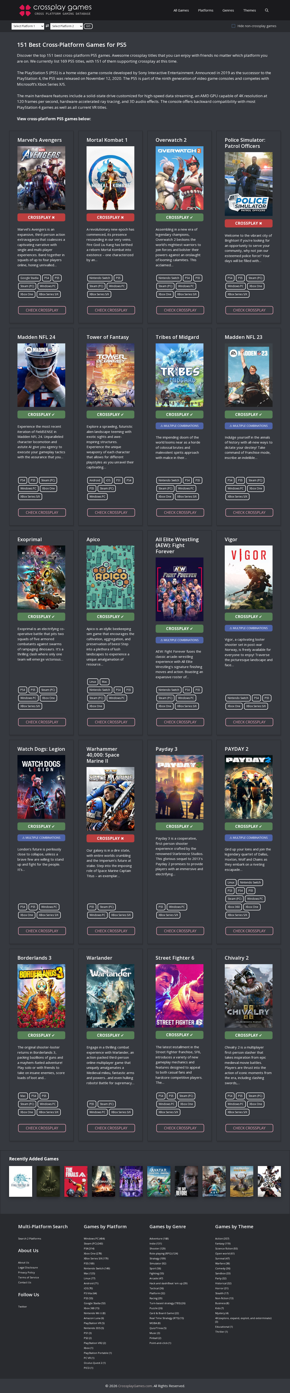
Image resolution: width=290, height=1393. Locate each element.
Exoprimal (29, 539)
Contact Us (24, 1282)
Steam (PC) (27, 286)
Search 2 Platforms (29, 1238)
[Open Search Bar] (267, 10)
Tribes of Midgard (177, 336)
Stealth (219, 1293)
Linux (92, 682)
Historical (221, 1283)
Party (218, 1278)
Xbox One (26, 294)
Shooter (154, 1248)
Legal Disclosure (28, 1267)
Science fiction (224, 1248)
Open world (222, 1253)
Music (153, 1333)
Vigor (231, 539)
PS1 (118, 480)
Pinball (154, 1338)
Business (220, 1303)
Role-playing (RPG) (161, 1253)
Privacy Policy (26, 1272)
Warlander (99, 957)
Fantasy (219, 1243)
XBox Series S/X (48, 294)
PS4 (46, 278)
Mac (104, 682)
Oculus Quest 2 (93, 1363)
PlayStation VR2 (93, 1343)
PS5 (57, 278)
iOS (108, 480)
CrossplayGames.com (135, 1386)
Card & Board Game (162, 1313)
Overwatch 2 (171, 139)
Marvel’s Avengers (39, 139)
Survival (220, 1258)
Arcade (154, 1278)
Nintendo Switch (99, 278)
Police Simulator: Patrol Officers (245, 142)
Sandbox (220, 1273)
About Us (23, 1262)
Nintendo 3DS (92, 1328)
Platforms (205, 10)
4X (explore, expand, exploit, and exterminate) (243, 1318)
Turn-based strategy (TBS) (165, 1303)
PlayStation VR (92, 1323)
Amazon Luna (92, 1318)
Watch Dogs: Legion (41, 748)
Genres (228, 10)
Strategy (155, 1258)
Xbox (87, 1348)
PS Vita (88, 1293)
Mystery (220, 1313)
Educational (222, 1326)
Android (94, 480)
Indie (153, 1243)
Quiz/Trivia (156, 1328)
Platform (155, 1293)
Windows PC (48, 286)
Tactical (154, 1288)
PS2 (86, 1338)
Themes (249, 10)
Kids (217, 1308)
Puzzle (154, 1308)
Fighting (154, 1273)
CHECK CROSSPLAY (42, 310)
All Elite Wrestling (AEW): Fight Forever (177, 545)
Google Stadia (29, 278)
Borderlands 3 (34, 957)
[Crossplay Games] (56, 10)
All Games (181, 10)
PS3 (230, 890)
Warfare (220, 1263)
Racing (153, 1298)
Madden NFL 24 (36, 336)
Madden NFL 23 (244, 336)
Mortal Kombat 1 (107, 139)
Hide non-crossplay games (256, 26)
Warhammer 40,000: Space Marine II (103, 754)
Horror (219, 1288)
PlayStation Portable (96, 1353)
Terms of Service (28, 1277)
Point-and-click (159, 1343)
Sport (153, 1268)
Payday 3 (167, 748)
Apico (93, 539)
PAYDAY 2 (237, 748)
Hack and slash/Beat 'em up (166, 1283)
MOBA (153, 1323)
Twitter (22, 1306)
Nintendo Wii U (93, 1313)
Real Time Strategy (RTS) (164, 1318)
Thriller (219, 1331)
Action (219, 1238)
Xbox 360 (234, 907)
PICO (87, 1367)
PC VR (87, 1358)
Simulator (155, 1263)
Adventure (156, 1238)
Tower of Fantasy (108, 336)
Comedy (220, 1268)
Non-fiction (222, 1298)
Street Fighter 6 (175, 957)
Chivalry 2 (237, 957)
